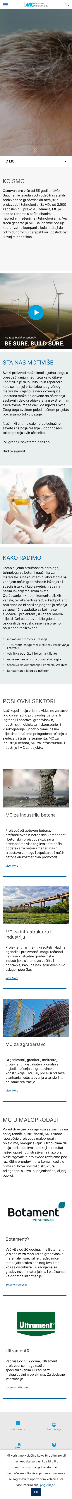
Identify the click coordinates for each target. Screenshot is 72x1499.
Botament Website (17, 1284)
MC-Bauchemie (36, 4)
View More (12, 865)
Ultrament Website (17, 1387)
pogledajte (47, 1485)
